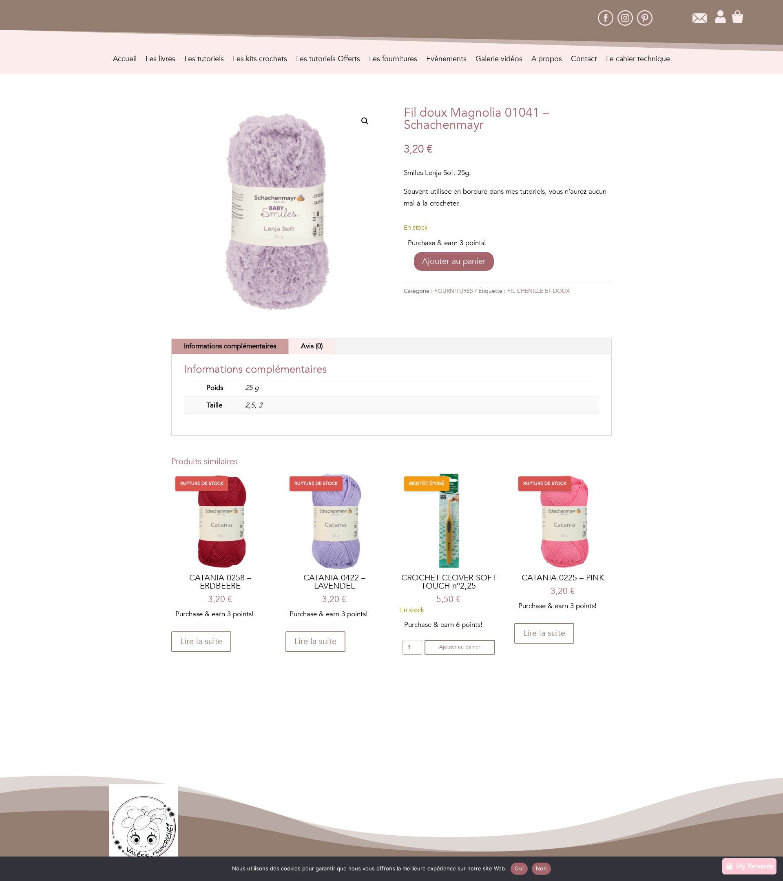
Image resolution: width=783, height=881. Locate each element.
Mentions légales (386, 826)
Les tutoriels (204, 60)
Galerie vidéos (499, 60)
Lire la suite (201, 641)
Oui (519, 868)
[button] (365, 121)
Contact (584, 60)
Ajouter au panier (454, 261)
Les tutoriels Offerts (328, 60)
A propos (546, 60)
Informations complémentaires (230, 346)
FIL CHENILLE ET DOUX (538, 291)
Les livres (160, 60)
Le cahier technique (638, 60)
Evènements (446, 60)
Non (541, 868)
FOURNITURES (453, 291)
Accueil (125, 60)
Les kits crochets (260, 60)
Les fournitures (393, 60)
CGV (345, 826)
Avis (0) (312, 346)
